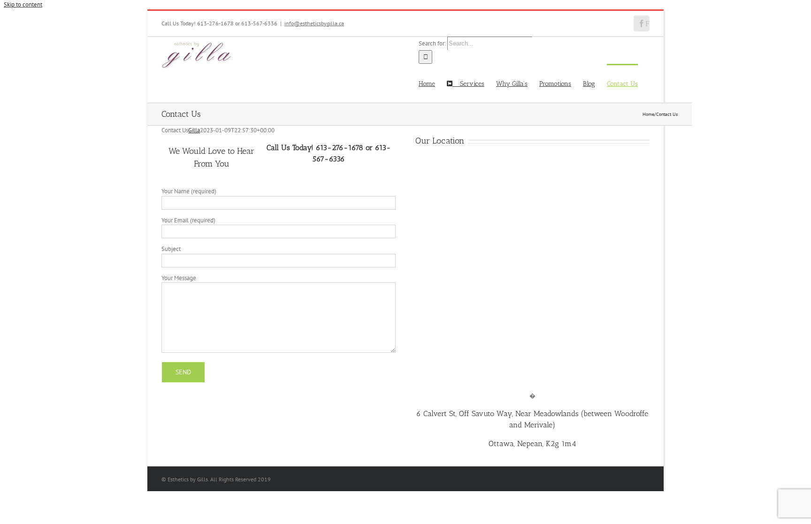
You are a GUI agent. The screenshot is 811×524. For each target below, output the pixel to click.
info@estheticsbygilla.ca (314, 23)
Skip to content (23, 4)
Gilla (194, 130)
